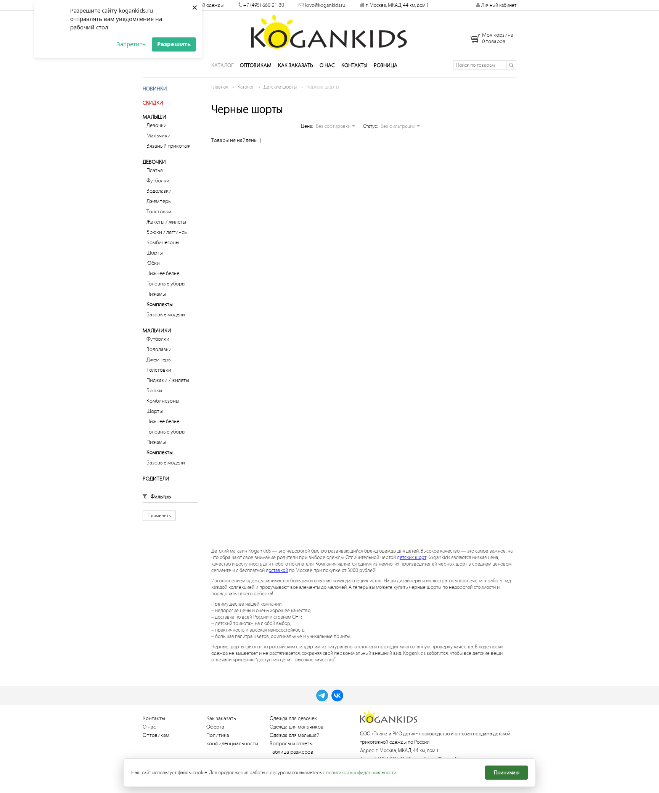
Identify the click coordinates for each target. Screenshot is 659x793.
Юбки (153, 263)
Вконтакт (337, 695)
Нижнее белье (162, 273)
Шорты (154, 253)
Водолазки (159, 191)
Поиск (511, 65)
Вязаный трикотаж (168, 146)
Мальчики (158, 135)
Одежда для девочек (293, 718)
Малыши (154, 117)
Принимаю (506, 772)
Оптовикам (256, 65)
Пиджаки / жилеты (167, 380)
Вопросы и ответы (291, 743)
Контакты (354, 65)
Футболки (157, 180)
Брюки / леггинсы (167, 232)
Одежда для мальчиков (296, 727)
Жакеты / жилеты (166, 222)
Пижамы (156, 294)
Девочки (156, 125)
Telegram (322, 695)
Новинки (155, 88)
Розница (385, 65)
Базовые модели (165, 314)
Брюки (154, 390)
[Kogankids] (330, 32)
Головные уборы (165, 283)
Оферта (215, 727)
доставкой (277, 570)
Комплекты (159, 304)
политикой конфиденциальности (361, 772)
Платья (154, 170)
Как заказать (295, 65)
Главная (219, 87)
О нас (327, 65)
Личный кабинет (498, 5)
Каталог (222, 65)
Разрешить (174, 44)
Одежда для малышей (295, 735)
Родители (156, 478)
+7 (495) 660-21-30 (263, 5)
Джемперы (159, 201)
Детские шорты (280, 87)
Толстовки (158, 211)
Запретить (131, 44)
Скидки (153, 103)
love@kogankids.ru (325, 5)
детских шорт (411, 557)
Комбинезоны (162, 242)
